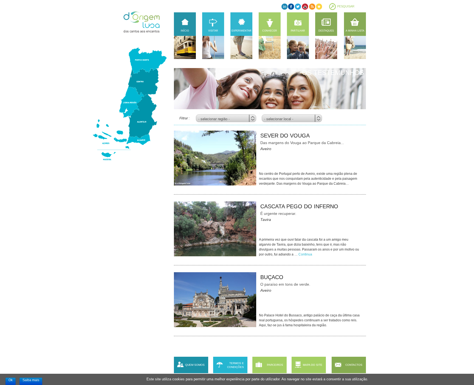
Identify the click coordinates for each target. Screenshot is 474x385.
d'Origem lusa (147, 22)
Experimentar (242, 30)
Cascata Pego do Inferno (299, 206)
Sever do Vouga (285, 136)
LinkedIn (284, 6)
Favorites (318, 6)
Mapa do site (312, 364)
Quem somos (195, 364)
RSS (311, 6)
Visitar (213, 30)
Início (185, 30)
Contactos (353, 364)
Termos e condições (235, 365)
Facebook (291, 6)
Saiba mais (30, 380)
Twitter (298, 6)
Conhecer (269, 30)
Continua (305, 254)
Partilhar (298, 30)
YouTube (304, 6)
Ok (11, 380)
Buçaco (271, 277)
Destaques (326, 30)
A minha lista (355, 30)
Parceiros (275, 364)
